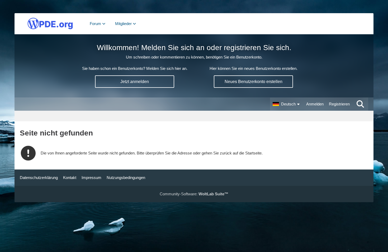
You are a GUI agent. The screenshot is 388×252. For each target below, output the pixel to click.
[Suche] (360, 104)
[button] (287, 104)
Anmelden (315, 104)
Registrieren (339, 104)
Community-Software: (194, 194)
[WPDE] (50, 23)
